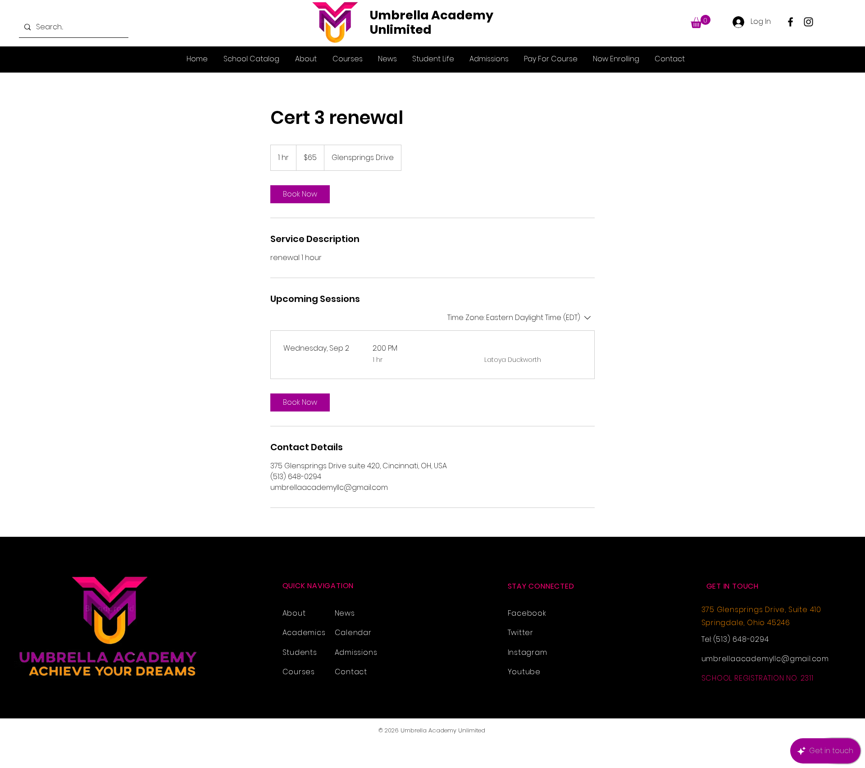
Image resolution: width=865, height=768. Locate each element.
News (345, 613)
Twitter (521, 632)
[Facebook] (790, 22)
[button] (700, 21)
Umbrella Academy (431, 15)
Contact (351, 672)
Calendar (353, 632)
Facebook (527, 613)
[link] (300, 194)
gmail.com (809, 659)
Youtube (524, 672)
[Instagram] (808, 22)
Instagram (527, 652)
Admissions (356, 652)
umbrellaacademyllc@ (745, 659)
